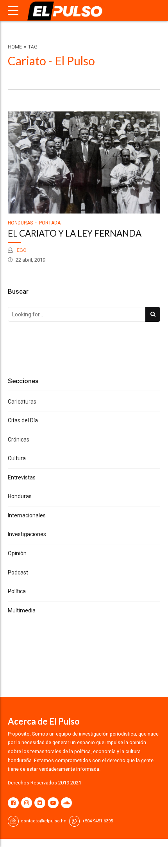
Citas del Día (23, 420)
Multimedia (22, 610)
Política (17, 591)
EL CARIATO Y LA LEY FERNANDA (74, 233)
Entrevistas (22, 477)
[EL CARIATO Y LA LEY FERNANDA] (84, 162)
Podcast (18, 572)
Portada (50, 223)
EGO (21, 250)
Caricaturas (22, 401)
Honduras (20, 223)
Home (15, 47)
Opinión (17, 553)
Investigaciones (27, 534)
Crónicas (18, 439)
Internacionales (27, 515)
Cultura (17, 458)
